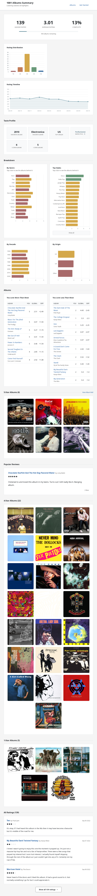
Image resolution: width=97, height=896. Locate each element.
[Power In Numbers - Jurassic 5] (76, 412)
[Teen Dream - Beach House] (48, 604)
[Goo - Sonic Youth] (21, 760)
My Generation (59, 379)
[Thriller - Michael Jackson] (48, 440)
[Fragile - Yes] (76, 632)
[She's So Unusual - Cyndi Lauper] (48, 716)
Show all (71, 233)
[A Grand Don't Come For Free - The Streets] (35, 788)
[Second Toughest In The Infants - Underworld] (48, 688)
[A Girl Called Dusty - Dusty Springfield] (21, 688)
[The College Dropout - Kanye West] (62, 788)
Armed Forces (59, 338)
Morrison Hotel (13, 869)
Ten (8, 820)
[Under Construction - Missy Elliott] (76, 520)
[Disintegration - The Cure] (76, 576)
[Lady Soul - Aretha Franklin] (48, 632)
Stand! (56, 363)
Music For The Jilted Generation (15, 320)
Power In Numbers (15, 342)
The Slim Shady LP (15, 329)
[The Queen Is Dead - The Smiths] (48, 520)
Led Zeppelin (58, 331)
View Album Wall (87, 392)
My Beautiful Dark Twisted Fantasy (60, 370)
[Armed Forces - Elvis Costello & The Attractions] (48, 760)
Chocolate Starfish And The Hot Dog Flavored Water (16, 310)
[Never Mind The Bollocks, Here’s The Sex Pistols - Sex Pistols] (48, 548)
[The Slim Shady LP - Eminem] (76, 440)
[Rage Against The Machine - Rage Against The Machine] (21, 632)
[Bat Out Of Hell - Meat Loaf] (48, 412)
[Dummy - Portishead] (21, 576)
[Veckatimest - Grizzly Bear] (21, 660)
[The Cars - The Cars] (48, 576)
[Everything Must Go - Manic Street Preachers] (21, 548)
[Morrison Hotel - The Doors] (21, 520)
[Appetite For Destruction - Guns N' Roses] (76, 604)
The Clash (57, 356)
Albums (73, 5)
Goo (55, 324)
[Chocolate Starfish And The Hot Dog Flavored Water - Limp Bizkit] (21, 412)
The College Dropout (61, 317)
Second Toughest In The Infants (15, 350)
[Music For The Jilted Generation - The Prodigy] (21, 440)
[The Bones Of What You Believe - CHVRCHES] (76, 688)
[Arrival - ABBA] (76, 548)
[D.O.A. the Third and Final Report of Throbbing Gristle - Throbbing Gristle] (76, 760)
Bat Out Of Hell (14, 336)
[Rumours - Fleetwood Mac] (48, 660)
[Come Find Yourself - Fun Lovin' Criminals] (76, 660)
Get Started (83, 5)
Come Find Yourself (15, 358)
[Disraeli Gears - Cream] (21, 604)
